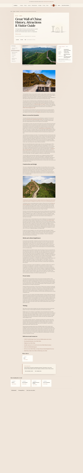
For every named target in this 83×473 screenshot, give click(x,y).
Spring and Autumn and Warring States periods (34, 119)
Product (21, 5)
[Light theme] (54, 5)
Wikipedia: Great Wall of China (29, 343)
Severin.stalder (27, 65)
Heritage (39, 5)
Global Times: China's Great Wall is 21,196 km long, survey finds (35, 350)
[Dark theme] (51, 5)
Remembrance (34, 5)
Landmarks (17, 11)
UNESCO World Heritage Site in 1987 (29, 107)
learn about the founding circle (48, 1)
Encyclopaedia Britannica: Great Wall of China (32, 341)
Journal (29, 5)
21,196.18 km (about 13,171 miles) (39, 104)
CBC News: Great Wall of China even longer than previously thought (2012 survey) (39, 348)
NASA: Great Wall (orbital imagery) (30, 346)
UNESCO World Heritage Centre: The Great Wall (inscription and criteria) (37, 339)
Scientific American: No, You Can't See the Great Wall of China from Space (37, 344)
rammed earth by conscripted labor (45, 128)
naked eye (39, 112)
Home (11, 11)
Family (25, 5)
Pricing (44, 5)
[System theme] (56, 5)
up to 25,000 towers (50, 220)
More (47, 5)
